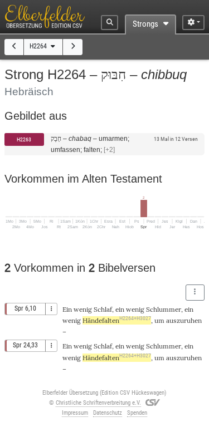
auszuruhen (184, 320)
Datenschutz (107, 412)
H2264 (39, 46)
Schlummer (163, 309)
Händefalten (116, 320)
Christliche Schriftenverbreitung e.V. (98, 402)
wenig (83, 309)
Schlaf (103, 309)
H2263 (24, 139)
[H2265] (72, 47)
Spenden (137, 412)
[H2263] (14, 47)
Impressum (75, 412)
